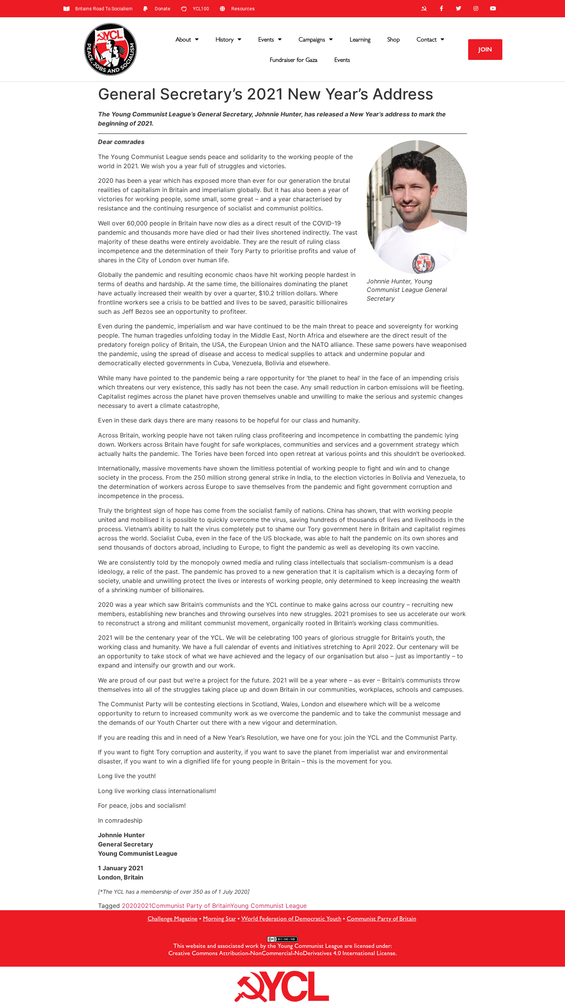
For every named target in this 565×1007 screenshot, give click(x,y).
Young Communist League (268, 905)
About (183, 39)
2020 (129, 905)
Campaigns (312, 39)
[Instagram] (475, 8)
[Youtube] (493, 8)
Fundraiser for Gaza (293, 59)
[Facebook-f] (441, 8)
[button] (485, 49)
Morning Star (219, 918)
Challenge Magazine (173, 918)
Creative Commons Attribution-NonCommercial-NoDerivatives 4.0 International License (282, 953)
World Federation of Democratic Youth (291, 918)
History (225, 39)
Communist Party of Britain (190, 905)
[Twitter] (458, 8)
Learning (360, 39)
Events (266, 39)
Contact (427, 39)
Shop (393, 39)
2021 (144, 905)
